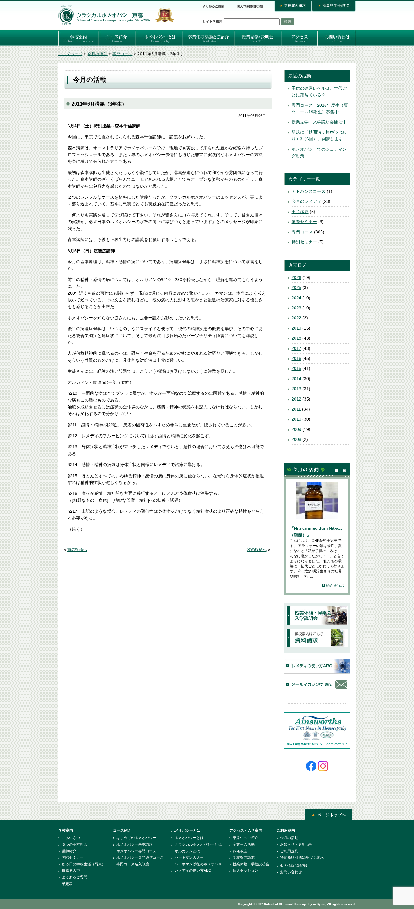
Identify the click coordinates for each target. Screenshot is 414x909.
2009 (296, 429)
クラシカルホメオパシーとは (198, 844)
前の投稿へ (77, 550)
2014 (296, 378)
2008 (296, 439)
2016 (296, 358)
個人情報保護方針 (294, 866)
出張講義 (300, 211)
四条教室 (240, 851)
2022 (296, 317)
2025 (296, 287)
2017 (296, 348)
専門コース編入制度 (132, 864)
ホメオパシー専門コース (136, 851)
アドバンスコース (309, 191)
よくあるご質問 (74, 877)
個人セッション (245, 870)
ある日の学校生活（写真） (83, 864)
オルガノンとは (187, 851)
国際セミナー (304, 221)
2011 (296, 409)
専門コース (122, 54)
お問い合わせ (291, 872)
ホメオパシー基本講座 (134, 844)
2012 (296, 399)
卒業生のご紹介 (245, 838)
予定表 (67, 884)
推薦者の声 (71, 870)
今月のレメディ (306, 201)
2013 (296, 388)
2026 (296, 277)
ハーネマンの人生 (189, 857)
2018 (296, 338)
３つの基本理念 (74, 844)
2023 (296, 307)
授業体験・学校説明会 (251, 864)
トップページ (70, 54)
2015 (296, 368)
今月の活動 (98, 54)
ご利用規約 (289, 851)
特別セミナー (304, 242)
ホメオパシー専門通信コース (140, 857)
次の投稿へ (257, 550)
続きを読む (335, 585)
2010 (296, 419)
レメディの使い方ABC (193, 870)
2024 (296, 297)
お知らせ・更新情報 (296, 844)
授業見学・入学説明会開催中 (319, 121)
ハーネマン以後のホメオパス (198, 864)
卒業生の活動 (244, 844)
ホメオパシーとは (189, 838)
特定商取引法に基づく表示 (302, 857)
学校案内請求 (244, 857)
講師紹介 (69, 851)
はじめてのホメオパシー (136, 838)
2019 (296, 328)
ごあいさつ (71, 838)
